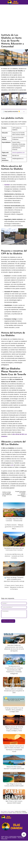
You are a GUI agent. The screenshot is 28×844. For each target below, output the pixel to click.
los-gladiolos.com (20, 152)
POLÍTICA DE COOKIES (10, 837)
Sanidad (7, 184)
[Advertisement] (14, 19)
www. (13, 152)
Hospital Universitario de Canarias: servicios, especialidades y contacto (20, 494)
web (12, 465)
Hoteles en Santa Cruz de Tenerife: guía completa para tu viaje (7, 493)
